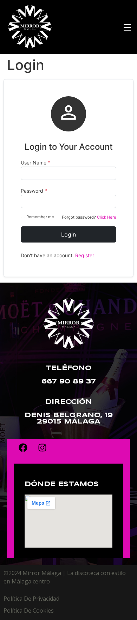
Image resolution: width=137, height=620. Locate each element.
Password (34, 190)
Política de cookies (29, 610)
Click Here (106, 217)
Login (68, 234)
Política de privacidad (31, 598)
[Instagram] (42, 448)
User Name (35, 162)
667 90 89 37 (68, 382)
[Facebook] (23, 448)
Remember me (40, 216)
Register (84, 255)
